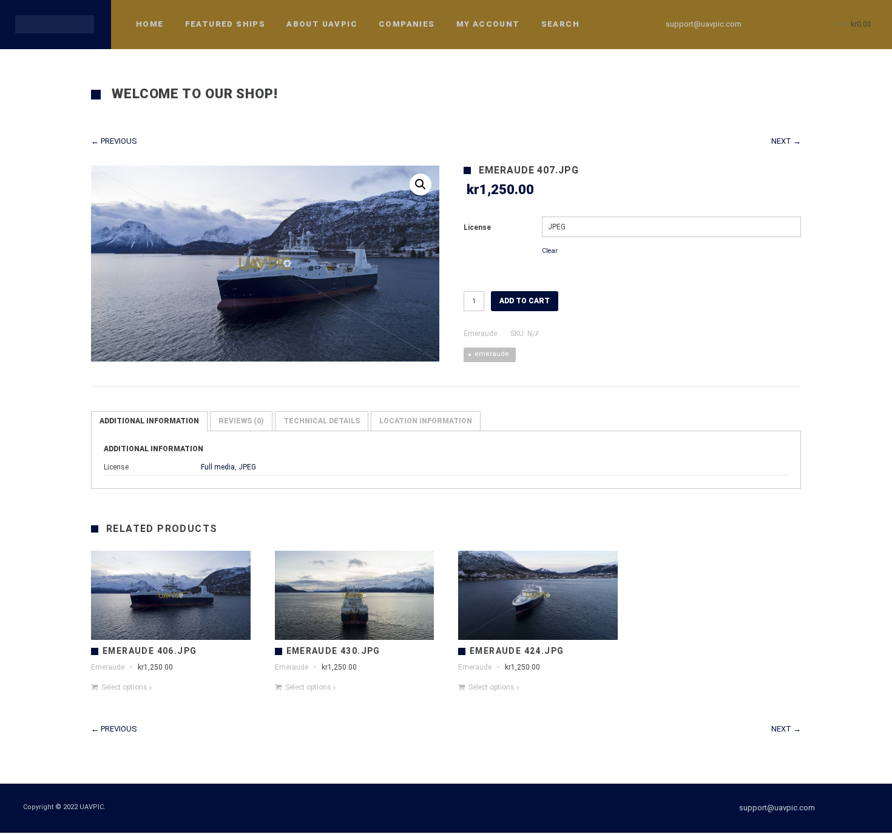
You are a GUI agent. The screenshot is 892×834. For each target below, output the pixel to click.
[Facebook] (771, 24)
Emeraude (480, 333)
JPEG (247, 467)
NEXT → (786, 141)
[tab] (149, 421)
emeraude (492, 354)
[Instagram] (792, 24)
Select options (124, 687)
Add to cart (524, 301)
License (477, 227)
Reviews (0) (241, 421)
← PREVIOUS (114, 141)
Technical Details (321, 421)
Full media (218, 467)
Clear (550, 251)
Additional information (149, 421)
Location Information (425, 421)
